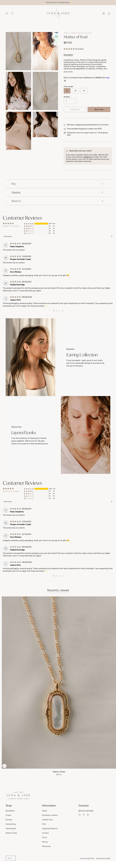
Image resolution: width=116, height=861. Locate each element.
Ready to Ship (11, 833)
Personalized (11, 828)
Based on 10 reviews (11, 226)
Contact (45, 833)
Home (66, 33)
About (44, 811)
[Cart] (109, 13)
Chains (8, 815)
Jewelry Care (47, 820)
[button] (69, 49)
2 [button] (56, 311)
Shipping (15, 192)
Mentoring (46, 846)
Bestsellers (10, 811)
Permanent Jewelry (50, 815)
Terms (44, 837)
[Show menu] (6, 13)
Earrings (9, 820)
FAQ (13, 183)
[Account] (103, 13)
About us (16, 201)
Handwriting (11, 824)
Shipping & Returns (49, 828)
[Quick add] (4, 766)
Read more (68, 72)
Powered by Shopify (103, 858)
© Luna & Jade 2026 (87, 858)
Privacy (45, 842)
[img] (15, 244)
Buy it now (99, 109)
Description (68, 55)
